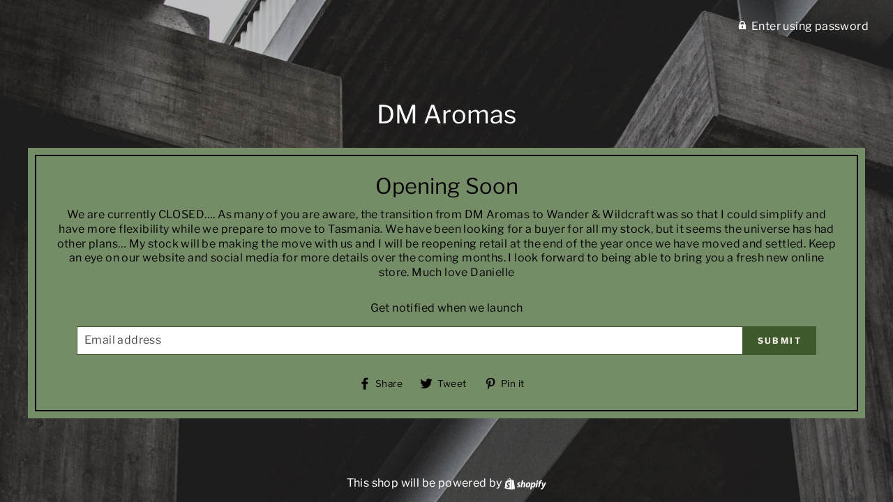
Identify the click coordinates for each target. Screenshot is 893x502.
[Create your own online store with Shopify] (525, 482)
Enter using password (810, 26)
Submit (780, 340)
